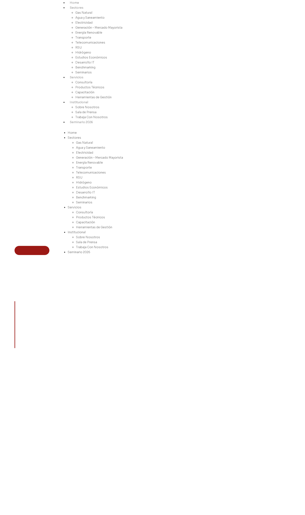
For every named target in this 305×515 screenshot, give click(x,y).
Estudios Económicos (91, 57)
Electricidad (84, 22)
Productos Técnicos (89, 87)
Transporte (83, 37)
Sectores (76, 8)
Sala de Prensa (85, 112)
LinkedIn (260, 426)
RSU (78, 47)
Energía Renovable (88, 32)
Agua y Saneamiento (90, 17)
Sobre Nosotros (87, 107)
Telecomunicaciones (90, 42)
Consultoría (83, 82)
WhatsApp (261, 431)
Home (74, 3)
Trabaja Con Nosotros (91, 117)
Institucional (79, 102)
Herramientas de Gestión (93, 97)
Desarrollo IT (84, 62)
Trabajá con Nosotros (234, 437)
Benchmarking (85, 67)
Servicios (76, 77)
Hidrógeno (83, 52)
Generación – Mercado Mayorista (98, 27)
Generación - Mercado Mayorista (195, 445)
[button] (91, 126)
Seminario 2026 (81, 122)
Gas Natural (83, 13)
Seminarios (83, 72)
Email (258, 437)
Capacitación (84, 92)
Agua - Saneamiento (195, 431)
